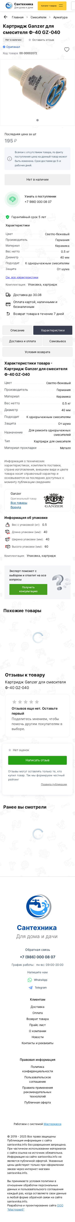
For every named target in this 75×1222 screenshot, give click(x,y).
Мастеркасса (52, 1124)
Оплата (37, 1013)
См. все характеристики (22, 277)
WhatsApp (40, 979)
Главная (18, 17)
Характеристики (53, 330)
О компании (37, 1031)
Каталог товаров (48, 6)
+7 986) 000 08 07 (38, 202)
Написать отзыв (37, 760)
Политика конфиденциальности (37, 1069)
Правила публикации (54, 784)
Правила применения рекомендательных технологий (37, 1092)
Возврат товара (37, 1019)
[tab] (37, 120)
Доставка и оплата (22, 341)
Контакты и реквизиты (38, 1043)
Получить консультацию (28, 589)
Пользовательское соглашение (37, 1079)
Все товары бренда (19, 505)
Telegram (41, 987)
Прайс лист (37, 1025)
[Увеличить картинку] (37, 87)
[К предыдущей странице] (5, 17)
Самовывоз (57, 341)
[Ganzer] (51, 500)
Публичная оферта (37, 1102)
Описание (17, 330)
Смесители (38, 17)
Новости (38, 1037)
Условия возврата (37, 352)
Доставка (37, 1007)
